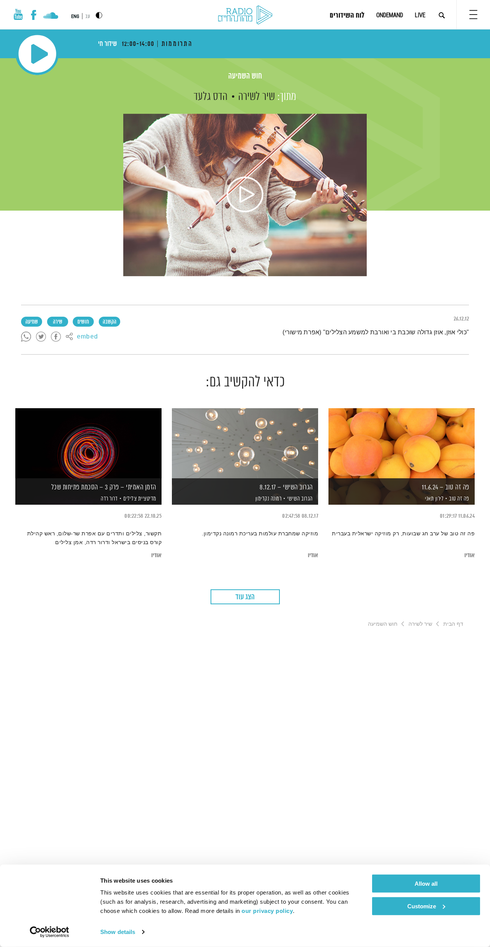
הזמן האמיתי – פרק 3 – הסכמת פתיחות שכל (103, 487)
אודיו (469, 555)
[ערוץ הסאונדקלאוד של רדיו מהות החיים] (50, 16)
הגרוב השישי (300, 499)
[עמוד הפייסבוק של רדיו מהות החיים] (33, 15)
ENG (75, 16)
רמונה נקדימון (267, 499)
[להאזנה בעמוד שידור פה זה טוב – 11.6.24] (401, 443)
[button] (473, 14)
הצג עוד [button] (245, 597)
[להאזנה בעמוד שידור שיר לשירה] (245, 195)
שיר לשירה (256, 97)
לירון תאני (434, 499)
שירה (57, 322)
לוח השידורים (347, 15)
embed (87, 337)
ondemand (389, 15)
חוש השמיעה (245, 76)
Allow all (426, 883)
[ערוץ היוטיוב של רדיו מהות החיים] (18, 14)
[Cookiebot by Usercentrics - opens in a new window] (49, 932)
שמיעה (31, 322)
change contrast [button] (99, 15)
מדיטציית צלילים (139, 499)
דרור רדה (109, 499)
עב (87, 17)
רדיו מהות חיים (245, 15)
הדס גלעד (210, 97)
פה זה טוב (459, 499)
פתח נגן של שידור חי (37, 54)
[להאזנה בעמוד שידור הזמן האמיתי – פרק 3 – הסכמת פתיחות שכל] (88, 443)
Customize (421, 906)
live (420, 15)
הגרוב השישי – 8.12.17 (286, 487)
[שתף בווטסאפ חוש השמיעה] (26, 337)
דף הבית (453, 624)
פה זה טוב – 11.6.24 (445, 487)
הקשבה (109, 322)
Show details (117, 932)
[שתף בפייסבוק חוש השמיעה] (56, 337)
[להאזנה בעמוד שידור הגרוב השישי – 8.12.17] (245, 443)
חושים (83, 322)
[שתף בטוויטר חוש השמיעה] (41, 337)
